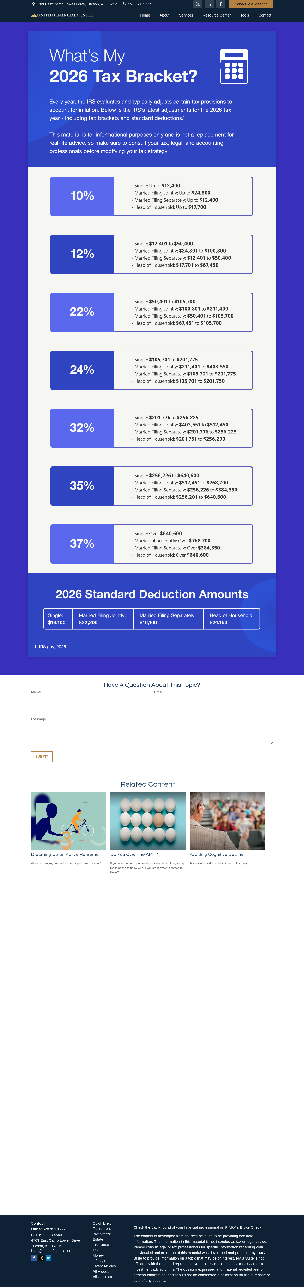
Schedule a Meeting (251, 4)
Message (38, 719)
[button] (145, 15)
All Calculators (104, 1277)
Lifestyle (99, 1261)
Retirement (102, 1229)
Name (36, 692)
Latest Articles (104, 1266)
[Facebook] (220, 4)
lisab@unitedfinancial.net (51, 1251)
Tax (95, 1250)
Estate (98, 1239)
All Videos (101, 1271)
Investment (102, 1234)
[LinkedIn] (209, 4)
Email (158, 692)
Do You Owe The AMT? (134, 854)
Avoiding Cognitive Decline (217, 854)
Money (98, 1255)
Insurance (101, 1245)
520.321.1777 (139, 4)
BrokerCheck (250, 1227)
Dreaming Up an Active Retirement (67, 854)
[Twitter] (197, 4)
